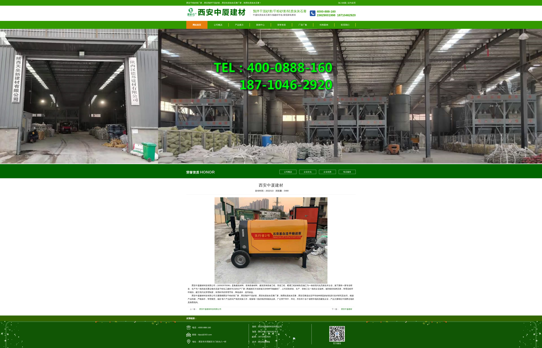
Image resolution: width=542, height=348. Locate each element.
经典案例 (324, 25)
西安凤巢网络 (264, 342)
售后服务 (347, 172)
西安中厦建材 (346, 309)
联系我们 (345, 25)
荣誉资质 (281, 25)
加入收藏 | (343, 3)
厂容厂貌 (303, 25)
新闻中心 (260, 25)
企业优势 (327, 172)
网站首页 (197, 25)
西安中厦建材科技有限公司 (210, 309)
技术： (255, 342)
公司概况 (218, 25)
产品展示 (239, 25)
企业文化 (308, 172)
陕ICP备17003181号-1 (268, 331)
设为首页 (352, 3)
